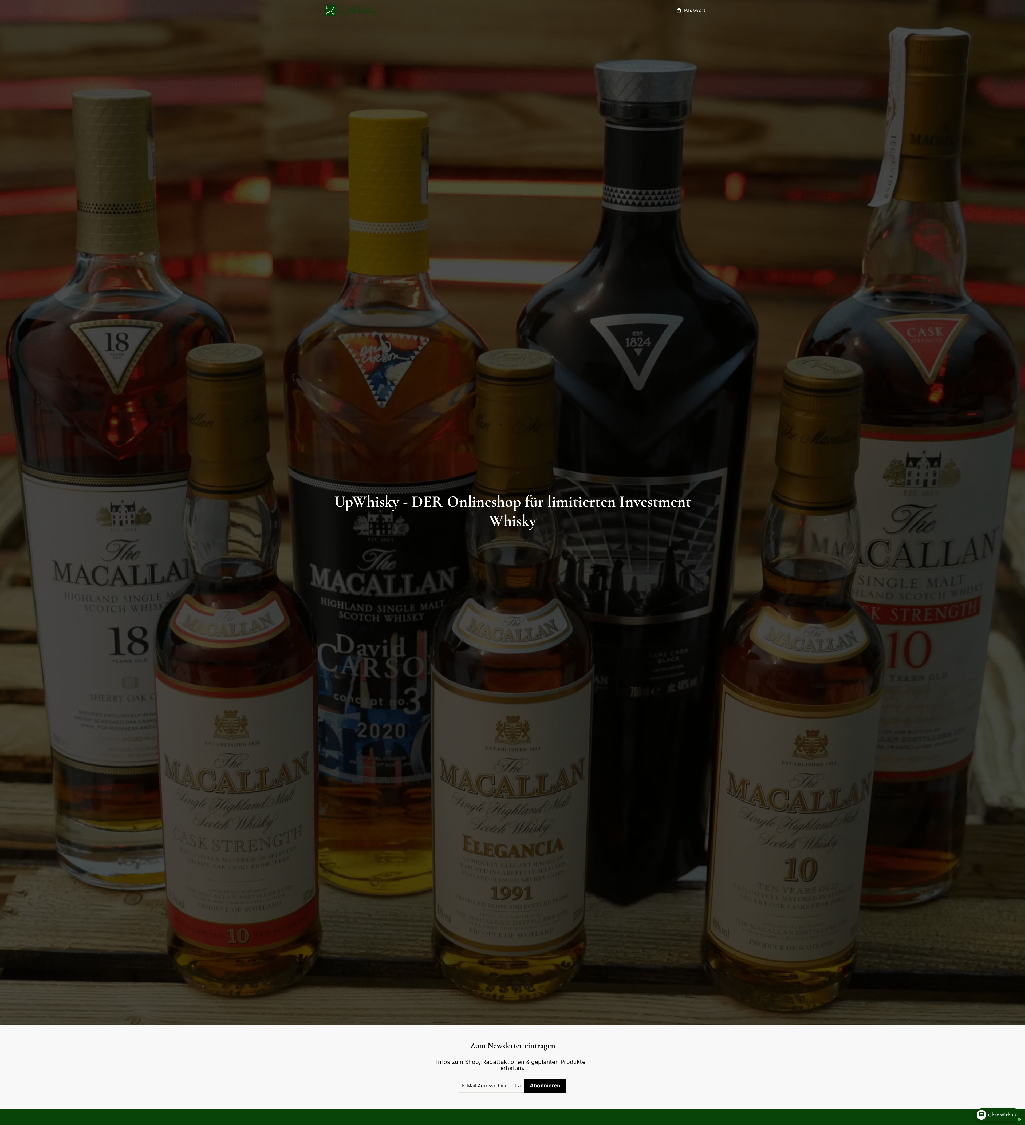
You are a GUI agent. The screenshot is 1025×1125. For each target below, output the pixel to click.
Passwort (694, 10)
